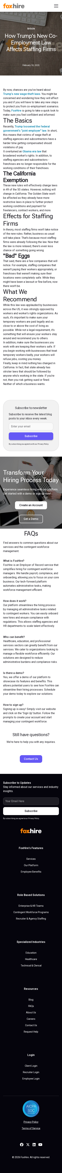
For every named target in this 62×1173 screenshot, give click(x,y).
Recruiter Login (31, 1072)
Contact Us (31, 759)
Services (31, 858)
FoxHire (16, 110)
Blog (31, 999)
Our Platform (31, 865)
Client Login (31, 1065)
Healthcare (31, 959)
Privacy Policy (31, 1122)
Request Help (31, 1031)
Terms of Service (31, 1128)
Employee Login (31, 1078)
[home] (14, 6)
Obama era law (32, 151)
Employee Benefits (31, 871)
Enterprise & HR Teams (31, 905)
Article (31, 28)
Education (31, 952)
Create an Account (31, 505)
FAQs (31, 1006)
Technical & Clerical (31, 965)
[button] (55, 6)
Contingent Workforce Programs (31, 912)
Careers (31, 1019)
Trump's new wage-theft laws (21, 94)
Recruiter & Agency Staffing (31, 918)
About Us (31, 1012)
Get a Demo (31, 519)
